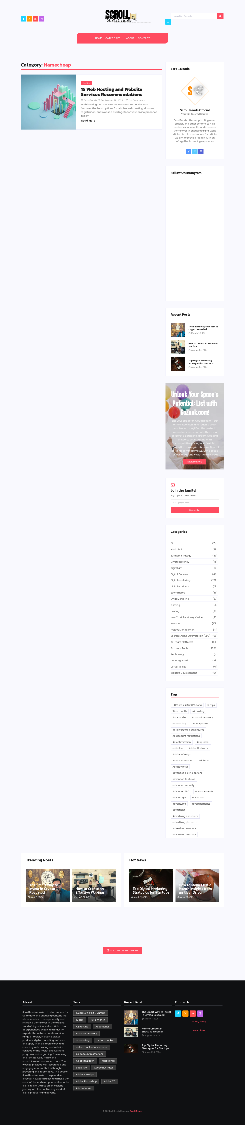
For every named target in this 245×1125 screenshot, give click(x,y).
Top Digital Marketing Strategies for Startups (201, 362)
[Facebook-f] (23, 19)
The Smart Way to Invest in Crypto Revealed (203, 328)
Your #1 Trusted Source (194, 114)
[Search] (220, 16)
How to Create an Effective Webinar (203, 345)
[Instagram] (41, 19)
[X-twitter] (29, 19)
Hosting (86, 83)
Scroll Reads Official (195, 110)
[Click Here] (168, 22)
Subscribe (194, 510)
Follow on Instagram (124, 950)
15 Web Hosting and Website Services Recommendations (111, 92)
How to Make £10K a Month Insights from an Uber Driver (195, 888)
